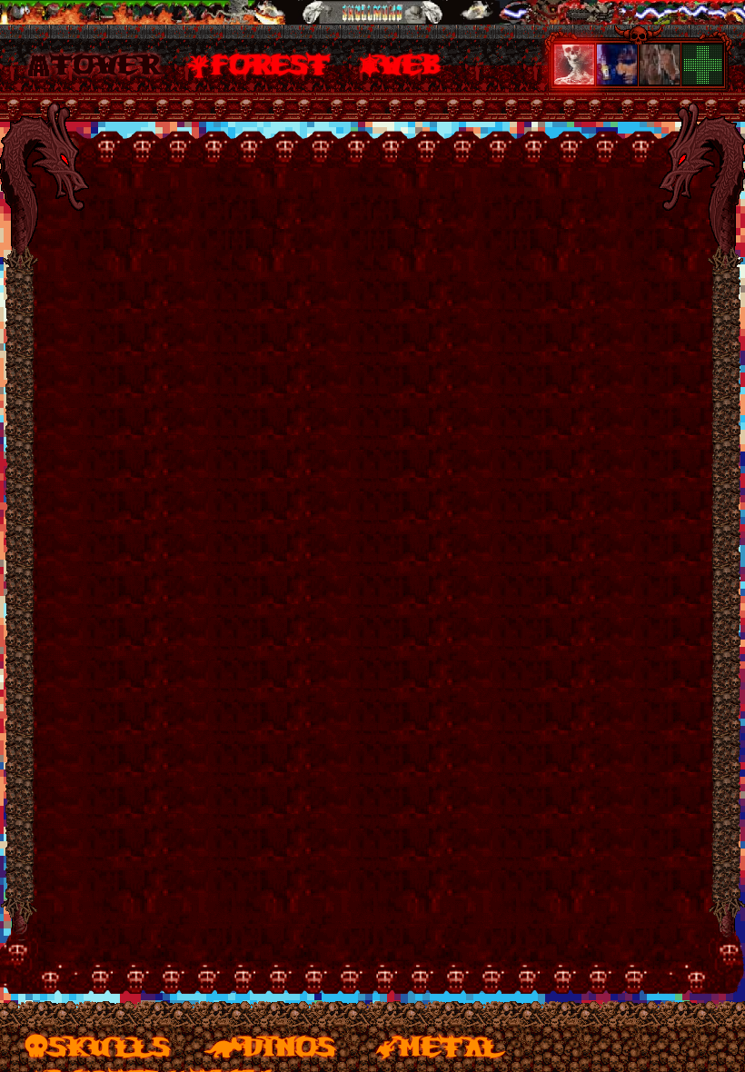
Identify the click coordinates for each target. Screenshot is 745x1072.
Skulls (109, 1044)
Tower (104, 62)
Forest (271, 62)
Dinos (289, 1044)
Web (412, 62)
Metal (450, 1044)
